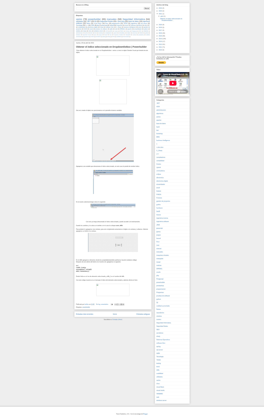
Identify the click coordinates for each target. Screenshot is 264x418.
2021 (160, 14)
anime (86, 32)
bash (91, 32)
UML (145, 25)
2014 (160, 38)
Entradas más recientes (84, 314)
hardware (78, 34)
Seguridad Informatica (134, 19)
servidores (98, 36)
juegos (100, 34)
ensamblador (138, 29)
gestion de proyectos (163, 201)
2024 (160, 8)
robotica (78, 31)
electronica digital (92, 27)
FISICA (121, 31)
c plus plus (121, 21)
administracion (79, 32)
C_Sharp (118, 27)
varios (79, 19)
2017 (160, 30)
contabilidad (81, 27)
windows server (98, 31)
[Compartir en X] (119, 304)
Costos (116, 31)
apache (129, 29)
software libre (110, 27)
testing (108, 36)
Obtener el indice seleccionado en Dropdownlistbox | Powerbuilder (111, 47)
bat (95, 32)
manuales (112, 19)
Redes (88, 23)
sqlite (111, 29)
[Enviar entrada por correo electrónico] (111, 304)
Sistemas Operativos (136, 25)
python (146, 29)
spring (104, 36)
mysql (101, 27)
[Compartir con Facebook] (121, 304)
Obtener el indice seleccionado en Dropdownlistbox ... (171, 19)
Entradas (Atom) (117, 319)
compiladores (108, 32)
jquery (95, 34)
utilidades (79, 21)
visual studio (126, 36)
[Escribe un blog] (117, 304)
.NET (89, 21)
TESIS (125, 23)
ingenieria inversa (87, 34)
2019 (160, 27)
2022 (160, 11)
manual (112, 25)
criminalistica (122, 32)
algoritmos (134, 23)
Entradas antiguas (143, 314)
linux (106, 23)
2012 (160, 44)
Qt (95, 21)
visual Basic (98, 23)
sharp (84, 31)
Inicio (115, 314)
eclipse (128, 32)
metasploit (127, 34)
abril (162, 16)
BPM (111, 31)
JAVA (92, 25)
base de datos (133, 21)
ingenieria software (162, 221)
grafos (146, 32)
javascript (104, 25)
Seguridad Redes (106, 21)
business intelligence (130, 27)
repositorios (86, 36)
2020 (160, 24)
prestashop (141, 34)
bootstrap (100, 32)
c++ (86, 25)
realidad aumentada (163, 306)
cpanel (115, 32)
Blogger (145, 414)
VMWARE (145, 31)
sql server (144, 23)
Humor (126, 25)
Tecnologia (79, 25)
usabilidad (118, 36)
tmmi (113, 36)
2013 (160, 41)
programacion (116, 23)
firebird (141, 32)
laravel (105, 34)
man (111, 34)
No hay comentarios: (102, 304)
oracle (91, 29)
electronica (135, 32)
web (116, 29)
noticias (134, 34)
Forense (128, 31)
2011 (160, 47)
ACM (106, 31)
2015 (160, 36)
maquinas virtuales (118, 34)
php (98, 25)
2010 (160, 50)
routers (92, 36)
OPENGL (122, 29)
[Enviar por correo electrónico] (115, 304)
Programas (119, 25)
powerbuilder (94, 19)
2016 (160, 33)
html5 (85, 29)
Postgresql (134, 31)
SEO (140, 31)
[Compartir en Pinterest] (123, 304)
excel (139, 27)
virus (90, 31)
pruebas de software (101, 29)
